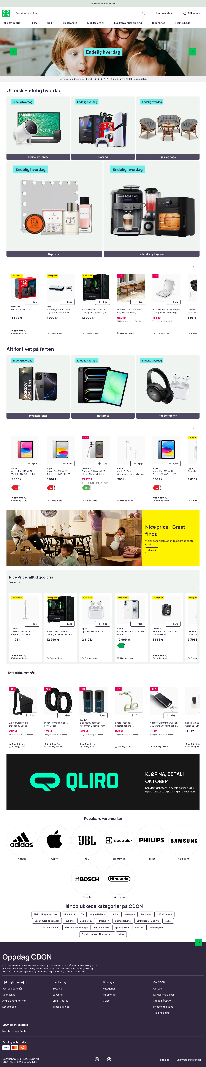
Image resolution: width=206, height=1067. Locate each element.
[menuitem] (12, 23)
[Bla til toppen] (198, 942)
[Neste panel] (193, 266)
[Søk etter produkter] (143, 13)
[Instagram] (97, 1059)
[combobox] (80, 13)
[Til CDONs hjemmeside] (6, 13)
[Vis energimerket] (15, 487)
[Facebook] (109, 1059)
